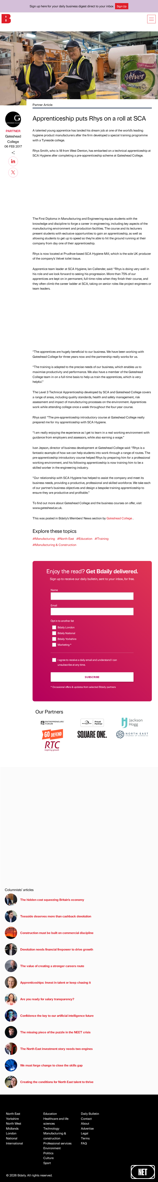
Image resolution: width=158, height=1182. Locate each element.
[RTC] (52, 746)
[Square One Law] (92, 734)
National (11, 1138)
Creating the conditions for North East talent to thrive (56, 1082)
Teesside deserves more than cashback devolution (55, 916)
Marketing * (64, 644)
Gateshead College (13, 139)
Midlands (12, 1128)
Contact (86, 1119)
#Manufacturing (44, 539)
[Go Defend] (52, 734)
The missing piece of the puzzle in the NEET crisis (55, 1032)
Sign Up (122, 6)
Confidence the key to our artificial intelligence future (57, 1016)
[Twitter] (13, 172)
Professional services (57, 1143)
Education (50, 1114)
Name (54, 590)
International (14, 1143)
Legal (84, 1133)
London (11, 1133)
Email (54, 605)
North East (13, 1114)
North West (13, 1123)
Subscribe (92, 677)
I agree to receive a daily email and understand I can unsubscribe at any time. (87, 662)
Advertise (87, 1128)
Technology (51, 1128)
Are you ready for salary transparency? (47, 999)
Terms (85, 1138)
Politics (48, 1153)
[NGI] (92, 722)
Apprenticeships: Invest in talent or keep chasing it (55, 982)
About (85, 1123)
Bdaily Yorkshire (67, 638)
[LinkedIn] (13, 161)
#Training (101, 539)
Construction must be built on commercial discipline (56, 933)
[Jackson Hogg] (132, 722)
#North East (65, 539)
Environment (52, 1148)
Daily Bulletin (90, 1114)
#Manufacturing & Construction (54, 545)
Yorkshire (12, 1119)
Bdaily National (66, 633)
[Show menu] (151, 19)
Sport (47, 1163)
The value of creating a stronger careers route (52, 966)
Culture (48, 1158)
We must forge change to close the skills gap (51, 1065)
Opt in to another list (62, 620)
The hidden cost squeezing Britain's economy (52, 900)
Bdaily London (66, 627)
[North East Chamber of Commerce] (132, 734)
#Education (84, 539)
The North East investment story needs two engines (56, 1049)
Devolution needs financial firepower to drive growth (56, 949)
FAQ (84, 1143)
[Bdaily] (6, 18)
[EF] (52, 722)
